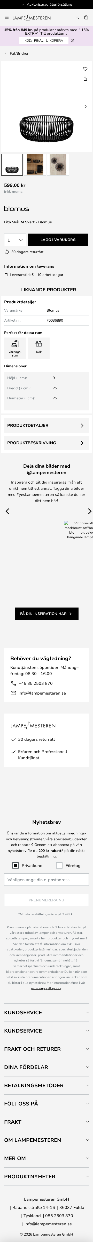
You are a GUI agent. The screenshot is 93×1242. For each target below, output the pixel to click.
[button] (12, 165)
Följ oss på (21, 1103)
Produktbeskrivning (31, 443)
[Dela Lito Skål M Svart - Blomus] (85, 78)
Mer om (15, 1158)
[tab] (46, 1012)
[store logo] (34, 17)
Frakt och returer (32, 1048)
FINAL (44, 40)
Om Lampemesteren (32, 1140)
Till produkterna (53, 33)
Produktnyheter (29, 1176)
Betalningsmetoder (34, 1085)
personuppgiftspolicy (46, 988)
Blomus (53, 310)
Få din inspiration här (43, 613)
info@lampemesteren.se (42, 693)
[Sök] (77, 17)
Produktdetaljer (27, 425)
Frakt (12, 1121)
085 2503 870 (59, 1215)
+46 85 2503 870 (36, 683)
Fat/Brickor (19, 53)
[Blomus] (30, 209)
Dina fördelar (26, 1067)
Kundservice (23, 1012)
